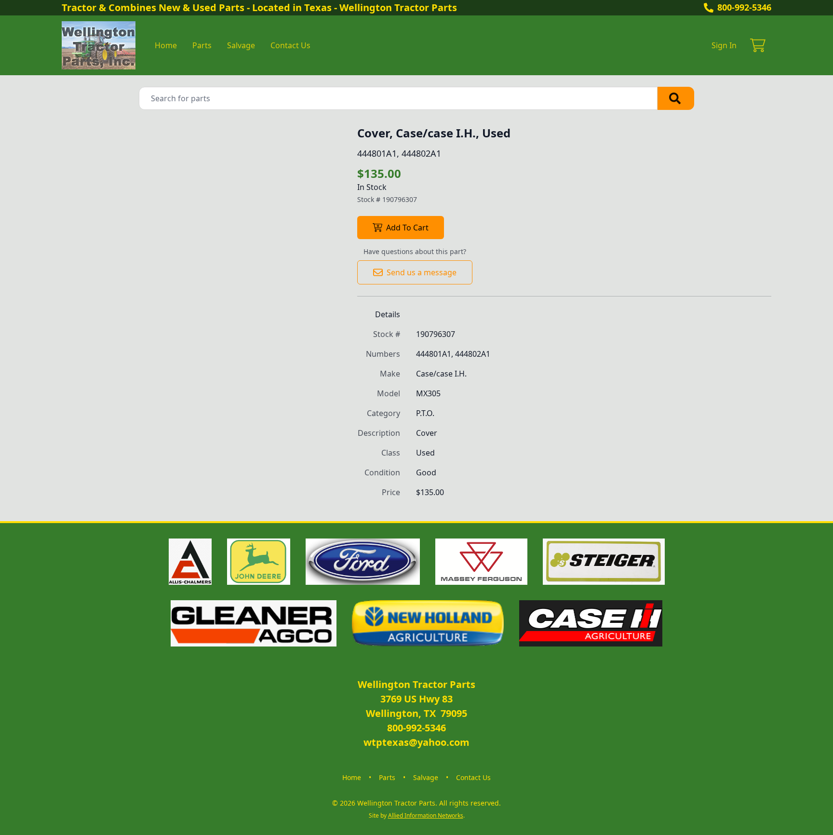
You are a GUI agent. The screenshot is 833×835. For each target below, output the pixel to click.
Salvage (241, 45)
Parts (202, 45)
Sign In (724, 45)
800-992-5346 (744, 7)
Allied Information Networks (425, 815)
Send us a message (422, 272)
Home (166, 45)
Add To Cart (407, 227)
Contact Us (290, 45)
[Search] (676, 98)
